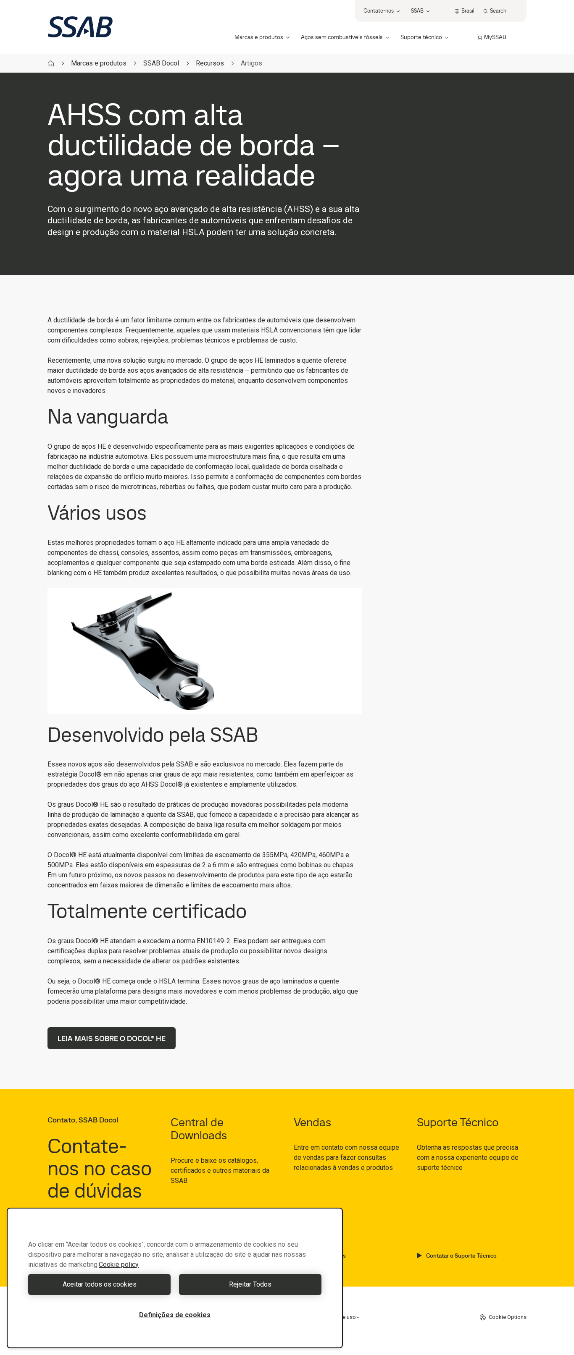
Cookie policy (119, 1265)
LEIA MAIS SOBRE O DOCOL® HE (112, 1038)
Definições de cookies (175, 1315)
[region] (175, 1278)
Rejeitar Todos (250, 1284)
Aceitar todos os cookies (100, 1284)
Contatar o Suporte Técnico (461, 1255)
